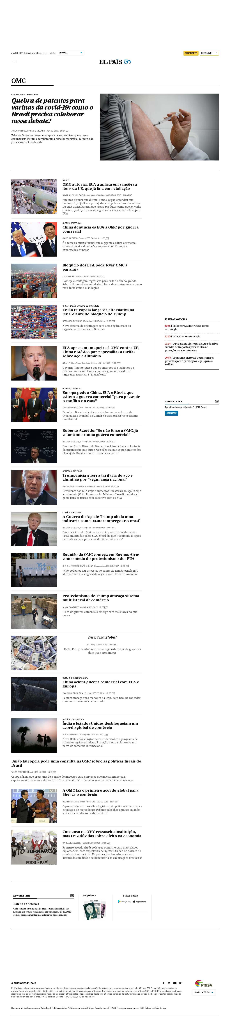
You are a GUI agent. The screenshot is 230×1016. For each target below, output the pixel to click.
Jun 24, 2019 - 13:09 (93, 276)
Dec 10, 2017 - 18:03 (118, 566)
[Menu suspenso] (14, 62)
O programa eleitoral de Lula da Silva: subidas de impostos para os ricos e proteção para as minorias (191, 347)
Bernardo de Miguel (73, 321)
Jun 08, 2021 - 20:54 (58, 131)
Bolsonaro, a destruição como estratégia (187, 327)
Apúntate (172, 413)
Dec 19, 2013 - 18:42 (45, 772)
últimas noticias (176, 319)
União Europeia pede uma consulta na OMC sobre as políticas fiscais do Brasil (76, 764)
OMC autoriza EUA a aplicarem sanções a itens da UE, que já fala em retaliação (100, 187)
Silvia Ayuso (69, 195)
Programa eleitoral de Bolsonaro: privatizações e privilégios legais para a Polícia (189, 361)
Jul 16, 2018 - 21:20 (109, 363)
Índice (148, 1008)
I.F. (69, 363)
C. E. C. (66, 566)
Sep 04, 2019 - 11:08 (98, 238)
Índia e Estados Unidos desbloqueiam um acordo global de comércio (100, 726)
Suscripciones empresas (128, 1008)
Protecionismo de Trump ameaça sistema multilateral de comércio (101, 598)
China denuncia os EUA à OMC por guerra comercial (101, 230)
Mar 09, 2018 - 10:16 (107, 486)
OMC (18, 81)
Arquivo (88, 895)
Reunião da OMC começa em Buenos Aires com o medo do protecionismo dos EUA (101, 557)
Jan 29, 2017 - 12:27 (96, 607)
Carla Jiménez (70, 843)
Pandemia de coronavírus (24, 95)
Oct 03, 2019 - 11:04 (120, 195)
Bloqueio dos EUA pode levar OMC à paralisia (95, 267)
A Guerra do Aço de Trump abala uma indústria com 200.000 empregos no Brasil (102, 519)
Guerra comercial (72, 223)
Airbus (66, 180)
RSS (142, 1008)
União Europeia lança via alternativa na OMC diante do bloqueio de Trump (98, 312)
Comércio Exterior (72, 471)
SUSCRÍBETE (191, 53)
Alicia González (71, 607)
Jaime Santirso (70, 238)
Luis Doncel (68, 276)
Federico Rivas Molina (82, 566)
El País (79, 195)
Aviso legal (46, 1008)
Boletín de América (26, 904)
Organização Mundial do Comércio (81, 306)
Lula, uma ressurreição (186, 336)
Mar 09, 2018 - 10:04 (104, 528)
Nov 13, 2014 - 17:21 (97, 734)
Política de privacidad (78, 1008)
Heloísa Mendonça (72, 442)
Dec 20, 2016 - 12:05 (104, 693)
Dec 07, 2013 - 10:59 (99, 843)
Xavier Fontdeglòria (73, 408)
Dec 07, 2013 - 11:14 (107, 802)
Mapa (91, 1008)
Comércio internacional (75, 678)
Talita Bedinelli (19, 772)
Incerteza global (102, 637)
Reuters (67, 802)
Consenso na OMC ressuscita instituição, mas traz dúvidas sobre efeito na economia (102, 834)
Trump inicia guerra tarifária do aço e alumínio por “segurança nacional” (98, 478)
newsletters (173, 401)
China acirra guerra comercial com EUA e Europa (101, 684)
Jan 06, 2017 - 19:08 (106, 645)
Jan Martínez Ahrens (73, 486)
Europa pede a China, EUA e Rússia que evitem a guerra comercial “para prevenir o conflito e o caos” (101, 397)
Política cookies (59, 1008)
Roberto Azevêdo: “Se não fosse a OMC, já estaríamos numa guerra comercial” (100, 433)
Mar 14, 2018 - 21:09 (104, 442)
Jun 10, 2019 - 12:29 (104, 321)
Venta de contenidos (30, 1008)
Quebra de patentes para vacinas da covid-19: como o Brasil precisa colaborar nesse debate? (52, 110)
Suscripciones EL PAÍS (105, 1008)
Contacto (15, 1008)
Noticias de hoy (159, 1008)
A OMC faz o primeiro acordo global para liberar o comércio (101, 793)
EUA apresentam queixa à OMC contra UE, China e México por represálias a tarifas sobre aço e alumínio (101, 352)
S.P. (64, 363)
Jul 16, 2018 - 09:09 (104, 408)
